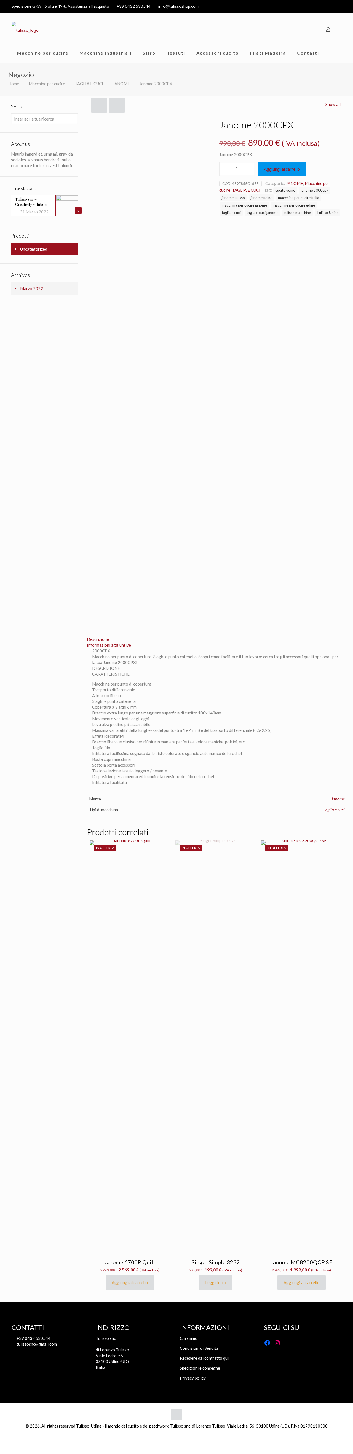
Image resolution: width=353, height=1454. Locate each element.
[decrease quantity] (225, 169)
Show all (333, 104)
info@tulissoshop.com (178, 6)
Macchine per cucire (47, 83)
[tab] (216, 639)
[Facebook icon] (331, 6)
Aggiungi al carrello (282, 169)
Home (13, 83)
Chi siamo (188, 1338)
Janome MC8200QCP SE (301, 1262)
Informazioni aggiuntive (109, 644)
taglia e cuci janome (262, 212)
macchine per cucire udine (294, 205)
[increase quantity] (249, 169)
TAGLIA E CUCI (89, 83)
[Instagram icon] (338, 6)
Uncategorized (33, 249)
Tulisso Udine (327, 212)
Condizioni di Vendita (199, 1348)
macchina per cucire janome (244, 205)
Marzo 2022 (31, 288)
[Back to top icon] (176, 1414)
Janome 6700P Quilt (129, 1262)
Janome (338, 798)
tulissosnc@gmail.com (36, 1343)
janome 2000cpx (314, 190)
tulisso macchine (297, 212)
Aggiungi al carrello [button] (130, 1282)
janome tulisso (233, 198)
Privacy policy (193, 1377)
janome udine (261, 198)
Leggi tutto (215, 1282)
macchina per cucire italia (298, 198)
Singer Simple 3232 (216, 1262)
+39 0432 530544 (134, 6)
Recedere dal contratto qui (204, 1358)
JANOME (121, 83)
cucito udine (285, 190)
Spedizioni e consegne (200, 1367)
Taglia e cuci (334, 809)
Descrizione (98, 639)
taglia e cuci (231, 212)
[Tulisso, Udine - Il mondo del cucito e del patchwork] (25, 29)
